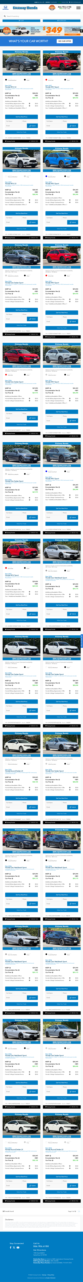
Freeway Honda (10, 141)
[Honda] (6, 8)
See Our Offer (64, 41)
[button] (39, 62)
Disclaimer (76, 29)
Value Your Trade (21, 132)
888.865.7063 (34, 141)
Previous (1, 30)
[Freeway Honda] (25, 7)
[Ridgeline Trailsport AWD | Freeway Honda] (41, 31)
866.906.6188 (39, 2)
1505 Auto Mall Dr (75, 2)
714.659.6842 (51, 2)
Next (81, 30)
